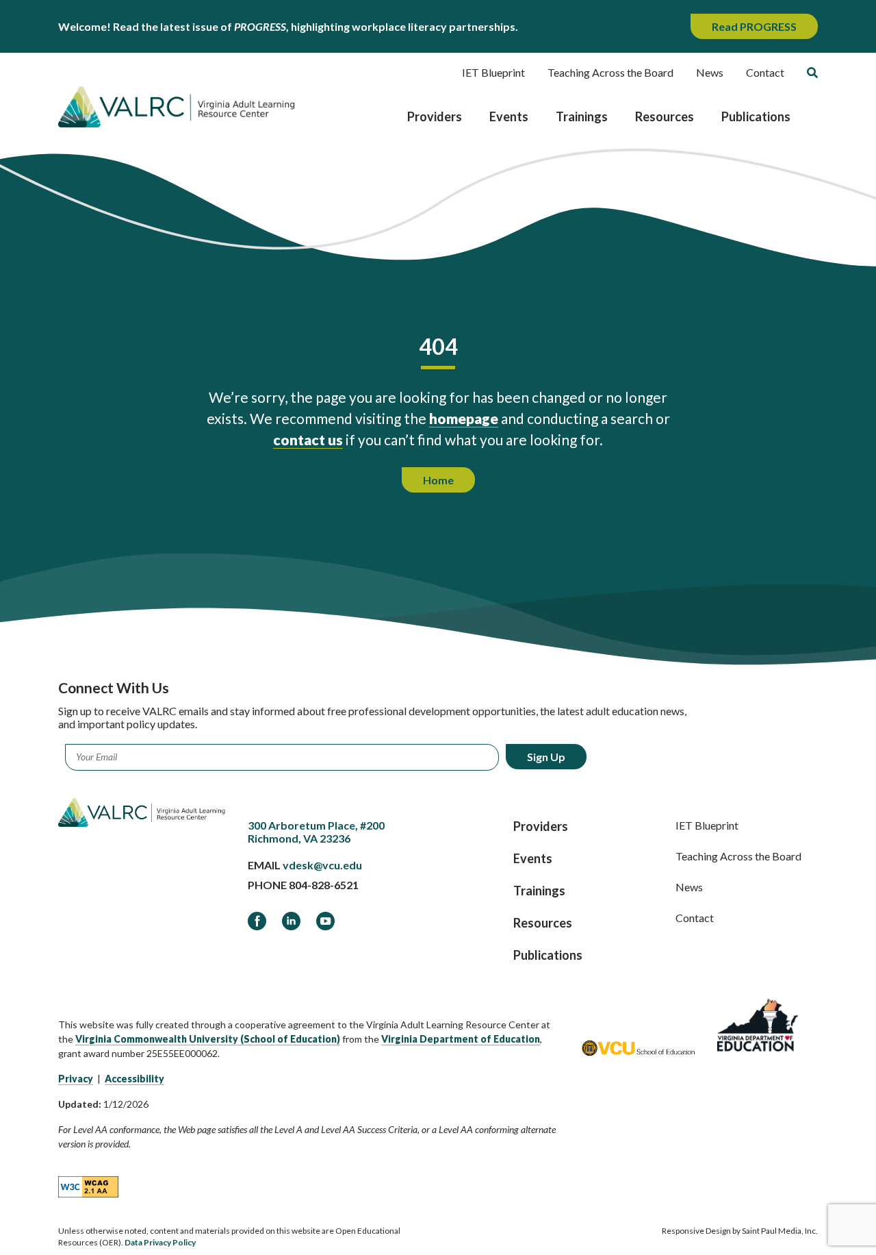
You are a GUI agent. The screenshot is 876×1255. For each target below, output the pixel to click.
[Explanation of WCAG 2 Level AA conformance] (88, 1186)
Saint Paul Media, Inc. (780, 1231)
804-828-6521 (324, 884)
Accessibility (134, 1078)
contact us (308, 439)
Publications (755, 116)
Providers (434, 116)
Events (508, 116)
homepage (463, 418)
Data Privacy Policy (160, 1242)
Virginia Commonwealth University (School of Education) (207, 1039)
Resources (664, 116)
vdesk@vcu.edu (322, 864)
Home (438, 479)
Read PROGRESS (754, 26)
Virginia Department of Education (460, 1039)
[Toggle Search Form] (812, 72)
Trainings (582, 116)
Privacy (75, 1078)
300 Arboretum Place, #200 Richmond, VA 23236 (316, 832)
